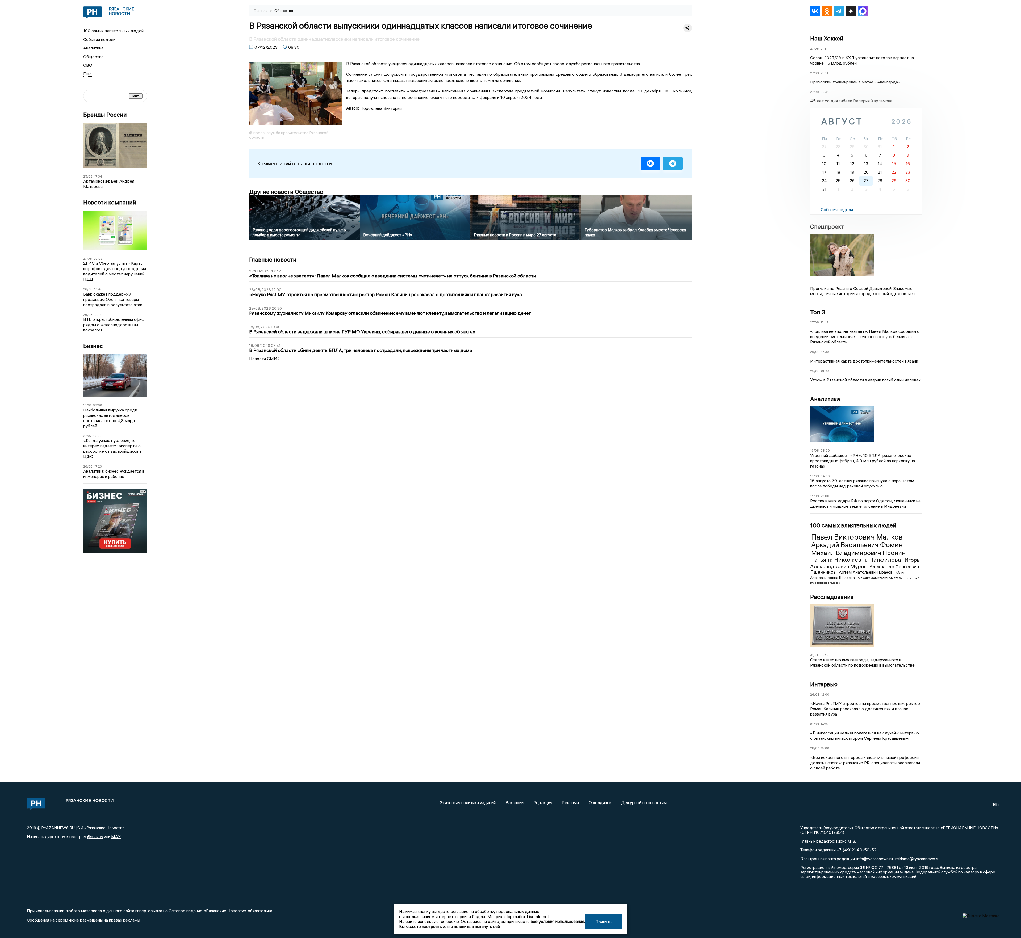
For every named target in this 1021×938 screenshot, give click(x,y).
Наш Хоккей (826, 38)
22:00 (825, 496)
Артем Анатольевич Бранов (866, 572)
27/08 (87, 258)
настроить (432, 926)
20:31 (824, 92)
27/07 (87, 436)
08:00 (97, 405)
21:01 (824, 73)
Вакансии (514, 802)
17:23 (98, 466)
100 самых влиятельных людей (113, 30)
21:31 (824, 49)
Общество (93, 56)
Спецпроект (827, 226)
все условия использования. (558, 921)
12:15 (98, 315)
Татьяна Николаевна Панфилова (856, 559)
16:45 (98, 289)
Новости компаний (109, 202)
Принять (603, 921)
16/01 (87, 405)
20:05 (98, 258)
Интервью (824, 684)
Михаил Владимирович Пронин (858, 553)
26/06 (88, 466)
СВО (87, 65)
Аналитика (93, 48)
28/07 (814, 748)
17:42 (824, 322)
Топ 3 (817, 312)
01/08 (814, 724)
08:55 (825, 371)
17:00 (97, 436)
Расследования (831, 596)
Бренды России (105, 114)
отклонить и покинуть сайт (476, 926)
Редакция (542, 802)
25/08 (88, 176)
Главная (261, 10)
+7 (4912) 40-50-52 (856, 849)
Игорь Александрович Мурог (865, 562)
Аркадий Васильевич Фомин (857, 545)
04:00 (825, 476)
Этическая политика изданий (468, 802)
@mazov (95, 836)
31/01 (814, 655)
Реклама (570, 802)
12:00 (825, 694)
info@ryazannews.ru (874, 858)
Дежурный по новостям (644, 802)
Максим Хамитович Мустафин (881, 578)
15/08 (814, 496)
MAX (116, 836)
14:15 (824, 724)
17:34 (98, 176)
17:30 (825, 352)
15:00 (825, 748)
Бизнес (93, 346)
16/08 (814, 450)
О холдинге (600, 802)
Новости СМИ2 (264, 358)
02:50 (823, 655)
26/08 (88, 289)
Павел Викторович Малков (856, 536)
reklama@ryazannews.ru (917, 858)
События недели (99, 39)
